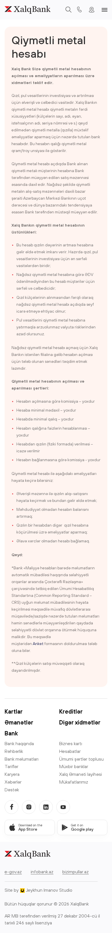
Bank (11, 733)
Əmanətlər (19, 722)
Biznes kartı (70, 743)
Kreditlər (71, 711)
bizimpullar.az (75, 871)
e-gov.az (13, 871)
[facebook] (11, 807)
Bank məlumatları (21, 758)
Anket (38, 643)
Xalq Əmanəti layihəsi (80, 774)
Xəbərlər (13, 781)
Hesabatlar (70, 751)
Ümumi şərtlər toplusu (81, 758)
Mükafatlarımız (73, 781)
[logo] (28, 10)
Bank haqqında (19, 743)
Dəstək (12, 789)
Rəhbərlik (14, 751)
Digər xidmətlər (80, 722)
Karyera (12, 774)
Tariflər (11, 766)
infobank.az (42, 871)
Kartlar (14, 711)
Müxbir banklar (73, 766)
